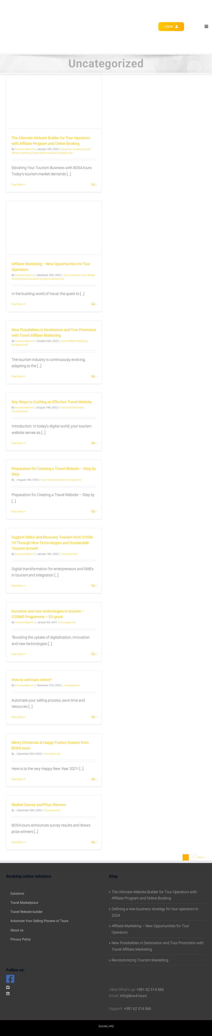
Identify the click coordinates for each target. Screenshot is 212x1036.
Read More (17, 184)
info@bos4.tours (133, 996)
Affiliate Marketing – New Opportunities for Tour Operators (150, 929)
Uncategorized (64, 152)
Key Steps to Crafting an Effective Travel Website (52, 402)
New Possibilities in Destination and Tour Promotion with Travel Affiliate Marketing (158, 946)
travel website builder (43, 152)
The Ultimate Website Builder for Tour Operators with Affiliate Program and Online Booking (154, 895)
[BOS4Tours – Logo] (24, 7)
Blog (63, 149)
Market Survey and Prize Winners (39, 804)
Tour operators (75, 149)
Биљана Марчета (24, 149)
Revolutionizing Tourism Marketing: (140, 960)
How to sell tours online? (32, 680)
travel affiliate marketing (74, 341)
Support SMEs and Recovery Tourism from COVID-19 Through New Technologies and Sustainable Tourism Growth (53, 543)
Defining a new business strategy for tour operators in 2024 (155, 912)
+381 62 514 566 (150, 989)
